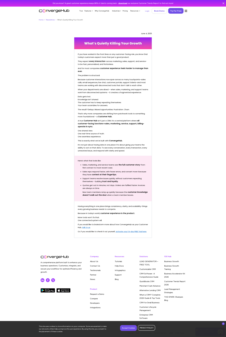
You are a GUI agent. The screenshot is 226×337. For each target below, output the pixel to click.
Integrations (95, 307)
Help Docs (119, 266)
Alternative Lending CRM (150, 290)
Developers (95, 303)
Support (118, 275)
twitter (53, 280)
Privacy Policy (146, 328)
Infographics (120, 270)
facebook (48, 280)
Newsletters (50, 20)
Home (41, 20)
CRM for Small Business (149, 302)
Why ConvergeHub (102, 11)
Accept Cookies (128, 328)
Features (87, 11)
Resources (134, 11)
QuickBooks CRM (146, 281)
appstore (63, 290)
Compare (94, 298)
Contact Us (95, 266)
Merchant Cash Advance (149, 286)
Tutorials (118, 261)
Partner (93, 275)
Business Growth (171, 261)
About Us (94, 261)
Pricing (125, 11)
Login (147, 11)
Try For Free (176, 11)
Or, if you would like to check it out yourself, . (112, 231)
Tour (81, 11)
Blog (117, 279)
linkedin (42, 280)
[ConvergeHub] (54, 10)
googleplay (48, 290)
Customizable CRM (147, 269)
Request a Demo (97, 294)
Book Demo (159, 11)
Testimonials (95, 270)
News (92, 279)
